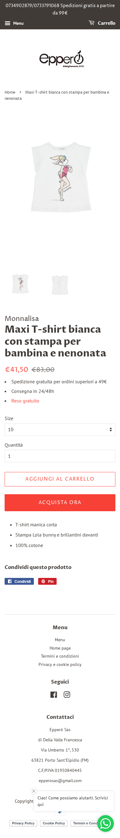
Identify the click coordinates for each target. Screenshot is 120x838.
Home (10, 92)
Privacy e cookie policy (60, 664)
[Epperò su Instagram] (66, 696)
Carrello (106, 23)
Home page (60, 648)
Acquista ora (60, 502)
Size (9, 418)
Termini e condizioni (60, 656)
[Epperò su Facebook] (53, 696)
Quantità (14, 445)
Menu (18, 23)
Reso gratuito (25, 401)
